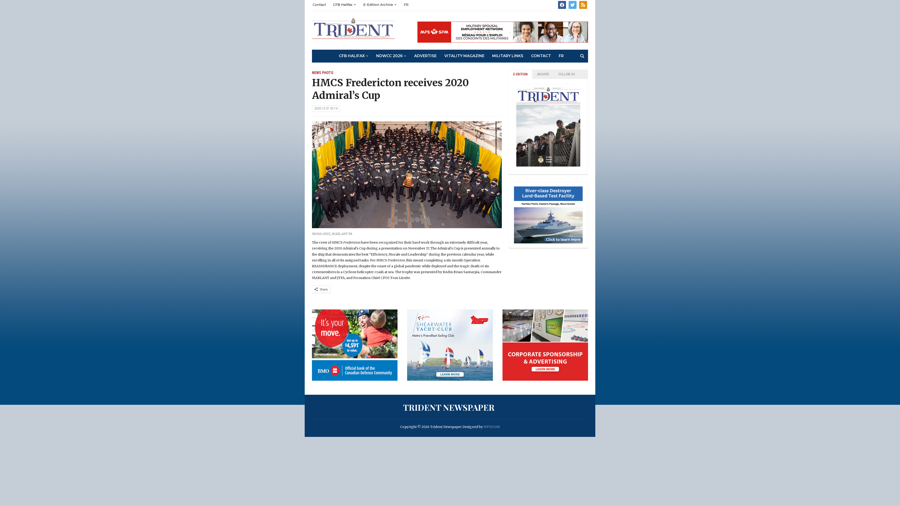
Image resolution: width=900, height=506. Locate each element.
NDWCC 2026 (389, 56)
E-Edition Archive (378, 5)
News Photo (322, 73)
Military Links (507, 56)
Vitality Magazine (464, 56)
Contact (319, 5)
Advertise (425, 56)
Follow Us (567, 74)
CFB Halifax (342, 5)
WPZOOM (492, 427)
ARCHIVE (543, 74)
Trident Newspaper (449, 407)
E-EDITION (520, 74)
